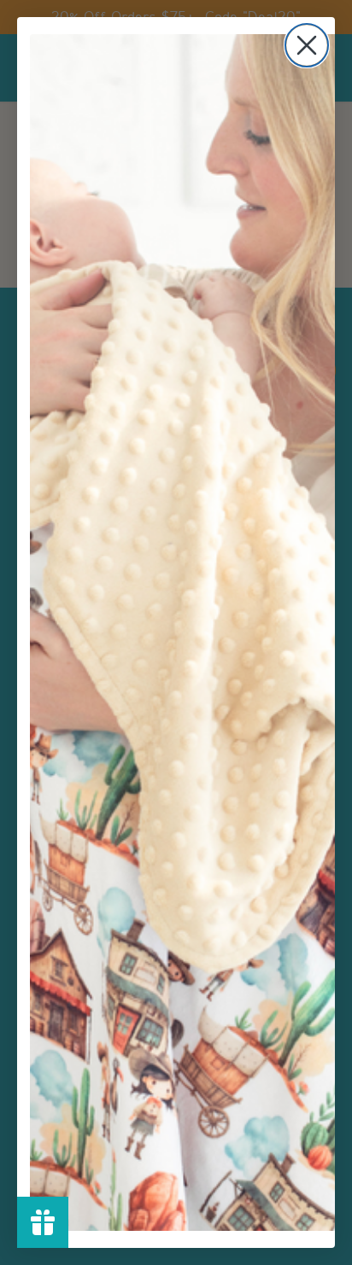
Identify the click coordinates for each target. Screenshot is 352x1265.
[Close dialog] (306, 45)
